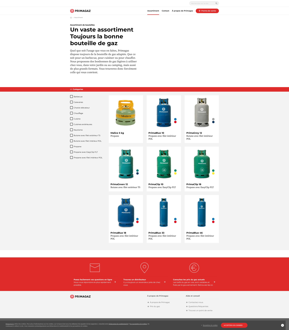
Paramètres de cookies (210, 325)
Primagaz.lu (10, 324)
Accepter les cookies (233, 325)
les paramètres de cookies (138, 324)
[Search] (216, 3)
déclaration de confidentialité (118, 324)
